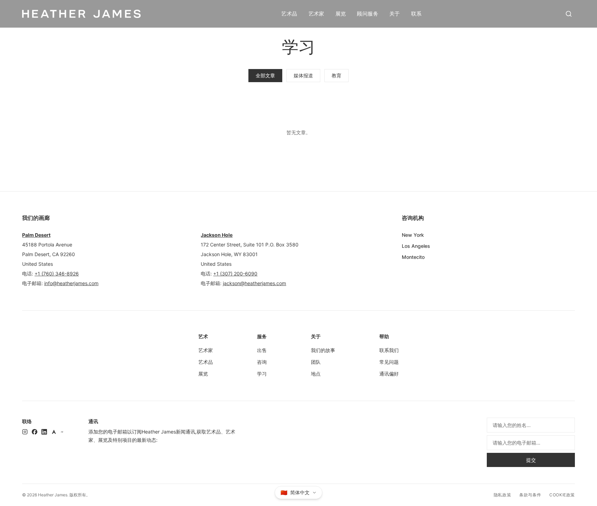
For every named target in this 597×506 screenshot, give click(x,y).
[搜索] (568, 14)
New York (413, 235)
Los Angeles (416, 246)
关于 (394, 13)
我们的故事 (323, 350)
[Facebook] (34, 432)
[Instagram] (25, 432)
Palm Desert (36, 235)
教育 (336, 75)
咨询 (262, 362)
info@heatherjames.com (71, 283)
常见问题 (389, 362)
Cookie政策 (562, 494)
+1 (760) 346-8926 (57, 273)
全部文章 (265, 75)
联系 (416, 13)
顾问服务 (367, 13)
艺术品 (289, 13)
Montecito (413, 257)
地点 (316, 374)
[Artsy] (54, 432)
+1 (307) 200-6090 (235, 273)
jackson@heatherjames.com (254, 283)
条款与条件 (530, 494)
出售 (262, 350)
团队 (316, 362)
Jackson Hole (217, 235)
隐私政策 (502, 494)
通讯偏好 (389, 374)
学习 (262, 374)
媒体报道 (303, 75)
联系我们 (389, 350)
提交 (531, 460)
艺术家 (316, 13)
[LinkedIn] (44, 432)
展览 (340, 13)
